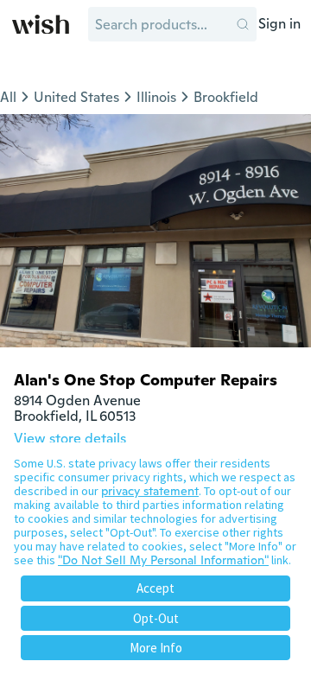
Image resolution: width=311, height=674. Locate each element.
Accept (155, 588)
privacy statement (150, 491)
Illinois (156, 97)
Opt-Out (156, 618)
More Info (156, 647)
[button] (243, 24)
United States (76, 97)
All (8, 97)
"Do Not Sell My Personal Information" (163, 560)
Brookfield (226, 97)
